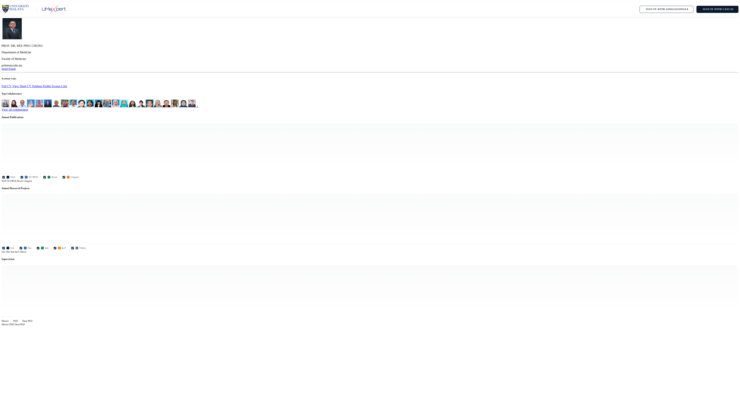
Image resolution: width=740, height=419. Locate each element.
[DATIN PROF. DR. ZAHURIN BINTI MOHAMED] (124, 106)
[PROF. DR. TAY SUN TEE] (82, 106)
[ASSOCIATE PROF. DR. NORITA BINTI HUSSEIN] (90, 106)
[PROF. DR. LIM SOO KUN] (192, 106)
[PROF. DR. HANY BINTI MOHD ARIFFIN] (39, 106)
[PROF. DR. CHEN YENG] (141, 106)
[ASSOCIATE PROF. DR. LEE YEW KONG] (65, 106)
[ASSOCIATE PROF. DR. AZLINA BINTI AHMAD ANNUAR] (184, 106)
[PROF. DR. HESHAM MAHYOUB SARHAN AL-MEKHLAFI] (22, 106)
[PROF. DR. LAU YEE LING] (14, 106)
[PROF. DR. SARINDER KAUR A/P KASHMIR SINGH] (175, 106)
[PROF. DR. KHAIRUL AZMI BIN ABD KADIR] (150, 106)
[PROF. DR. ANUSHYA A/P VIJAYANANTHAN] (133, 106)
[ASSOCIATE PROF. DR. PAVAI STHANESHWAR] (73, 106)
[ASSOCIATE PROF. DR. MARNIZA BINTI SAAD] (107, 106)
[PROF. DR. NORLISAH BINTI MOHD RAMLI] (158, 106)
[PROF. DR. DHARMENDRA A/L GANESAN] (6, 106)
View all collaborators (15, 109)
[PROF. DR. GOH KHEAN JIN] (56, 106)
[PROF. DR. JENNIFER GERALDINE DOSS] (99, 106)
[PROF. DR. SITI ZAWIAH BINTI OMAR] (116, 106)
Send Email (9, 68)
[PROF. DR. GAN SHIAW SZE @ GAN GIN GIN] (48, 106)
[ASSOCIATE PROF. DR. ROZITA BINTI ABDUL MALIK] (31, 106)
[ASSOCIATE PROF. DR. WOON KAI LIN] (167, 106)
